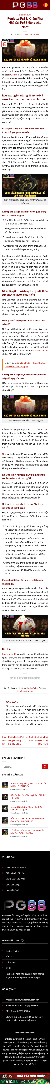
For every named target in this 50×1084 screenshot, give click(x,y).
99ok (41, 1038)
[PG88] (25, 5)
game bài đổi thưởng (13, 1060)
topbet (28, 1038)
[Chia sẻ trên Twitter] (22, 678)
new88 (6, 1049)
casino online (41, 350)
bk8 (43, 1056)
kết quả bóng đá (24, 1042)
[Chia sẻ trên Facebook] (17, 678)
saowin (28, 1049)
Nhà (4, 453)
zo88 (21, 1038)
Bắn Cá (9, 956)
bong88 (36, 1049)
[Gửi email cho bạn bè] (27, 678)
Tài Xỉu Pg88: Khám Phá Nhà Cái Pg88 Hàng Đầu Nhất (36, 740)
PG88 (5, 915)
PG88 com (14, 74)
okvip (25, 1053)
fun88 (44, 1049)
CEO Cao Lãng (12, 884)
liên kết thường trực (25, 691)
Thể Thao (10, 962)
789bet (32, 1064)
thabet (42, 1046)
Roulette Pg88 (9, 654)
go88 (35, 1038)
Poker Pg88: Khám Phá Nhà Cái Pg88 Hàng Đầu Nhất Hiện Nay (13, 740)
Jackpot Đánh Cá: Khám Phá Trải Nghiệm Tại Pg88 (26, 808)
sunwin (34, 1060)
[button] (45, 5)
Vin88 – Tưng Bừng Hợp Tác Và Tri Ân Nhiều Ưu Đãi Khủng (28, 784)
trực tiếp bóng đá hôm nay (25, 1046)
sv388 (6, 1042)
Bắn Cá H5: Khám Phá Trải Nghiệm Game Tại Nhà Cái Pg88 (27, 820)
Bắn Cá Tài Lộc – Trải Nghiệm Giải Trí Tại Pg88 (27, 796)
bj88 (31, 1056)
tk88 (36, 1053)
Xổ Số (8, 968)
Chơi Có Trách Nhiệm (16, 867)
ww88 (25, 1056)
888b (30, 1053)
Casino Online (25, 15)
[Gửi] (45, 766)
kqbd (12, 1042)
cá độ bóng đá (17, 1049)
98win (37, 1056)
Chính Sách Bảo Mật (15, 878)
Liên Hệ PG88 (12, 890)
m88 (9, 1046)
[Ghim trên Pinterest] (32, 678)
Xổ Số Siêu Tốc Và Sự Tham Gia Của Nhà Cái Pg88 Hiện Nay (27, 831)
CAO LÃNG (35, 35)
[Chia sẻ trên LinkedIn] (37, 678)
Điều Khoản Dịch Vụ (15, 873)
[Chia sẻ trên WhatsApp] (12, 678)
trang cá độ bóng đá (11, 1053)
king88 (27, 1060)
